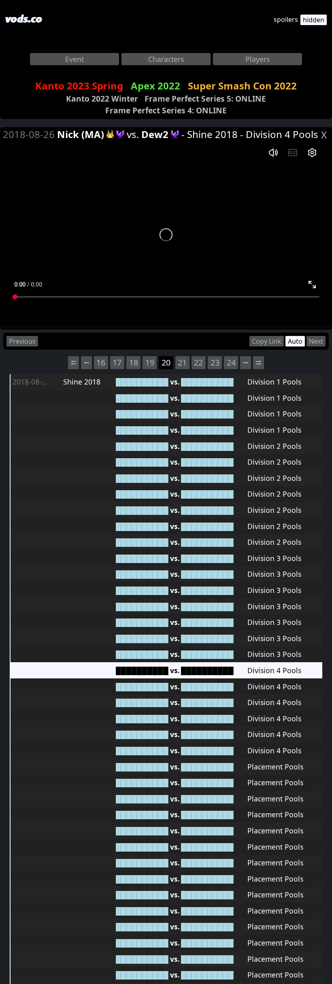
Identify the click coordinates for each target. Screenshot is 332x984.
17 (117, 362)
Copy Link (266, 341)
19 (149, 362)
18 (133, 362)
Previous (22, 341)
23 (215, 362)
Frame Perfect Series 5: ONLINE (205, 98)
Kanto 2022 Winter (102, 98)
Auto (295, 341)
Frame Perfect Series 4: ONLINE (166, 110)
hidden (313, 19)
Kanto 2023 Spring (79, 85)
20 (166, 362)
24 (231, 362)
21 (182, 362)
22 (198, 362)
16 (100, 362)
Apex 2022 (155, 85)
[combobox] (74, 59)
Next (316, 341)
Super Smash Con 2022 (242, 85)
